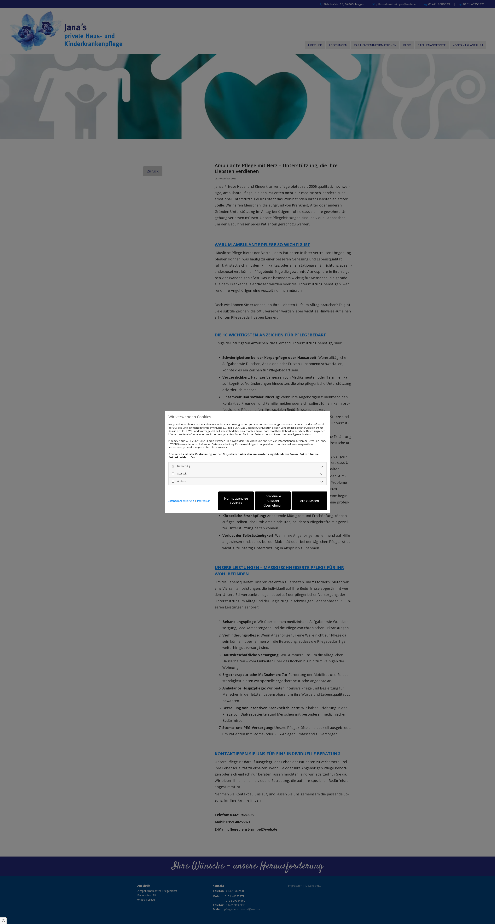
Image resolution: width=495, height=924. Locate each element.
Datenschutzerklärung (181, 501)
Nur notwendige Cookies (236, 500)
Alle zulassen (309, 501)
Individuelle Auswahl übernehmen (272, 501)
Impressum (203, 501)
